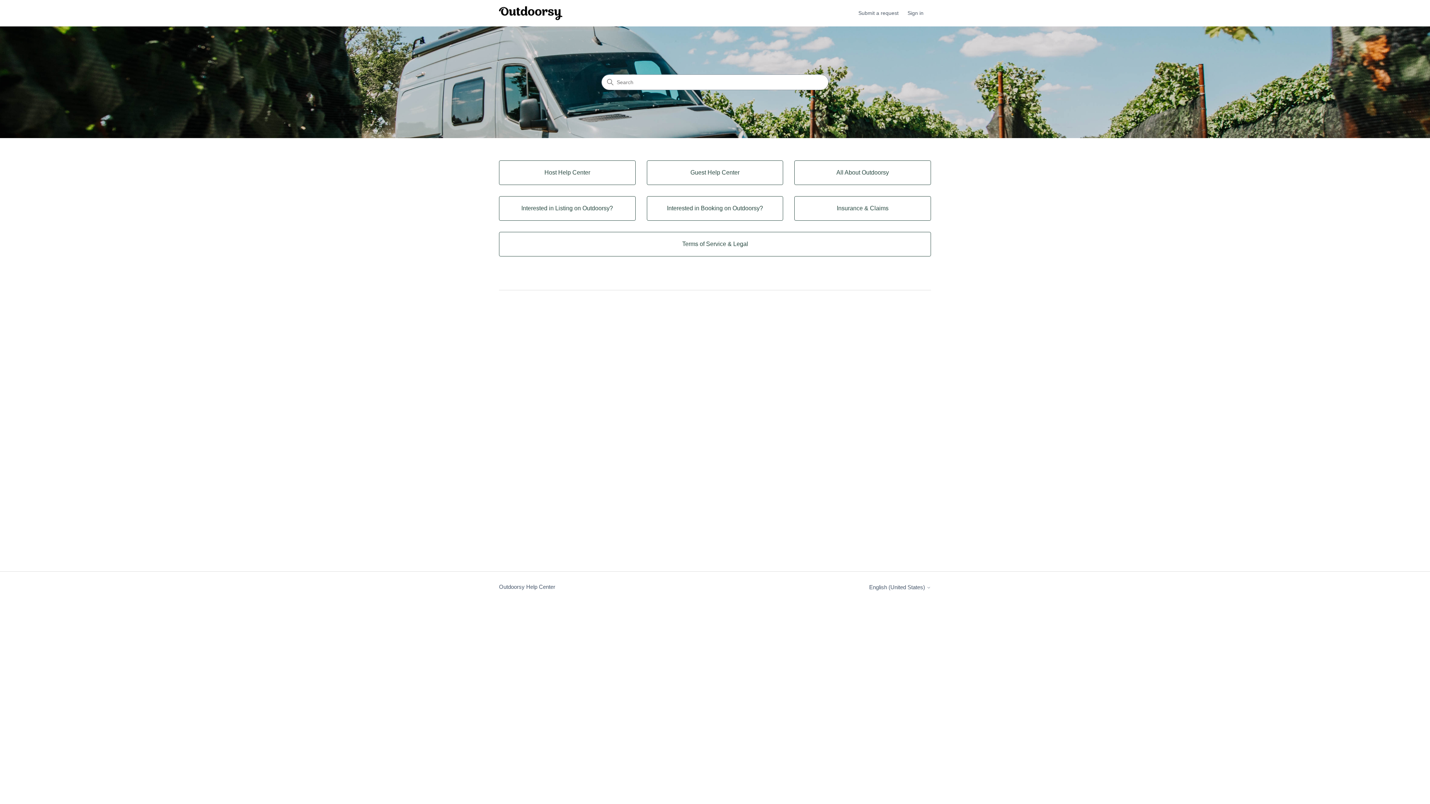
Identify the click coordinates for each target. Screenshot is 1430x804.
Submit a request (878, 13)
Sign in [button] (916, 13)
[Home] (530, 13)
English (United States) (898, 587)
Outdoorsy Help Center (527, 587)
